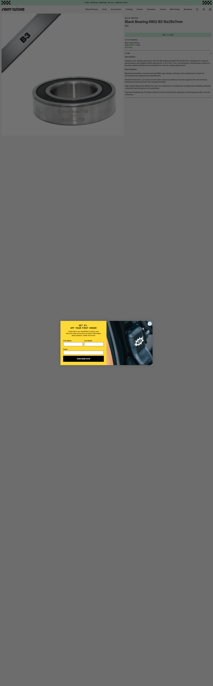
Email (65, 349)
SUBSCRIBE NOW (83, 359)
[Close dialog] (150, 324)
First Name (67, 341)
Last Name (88, 341)
